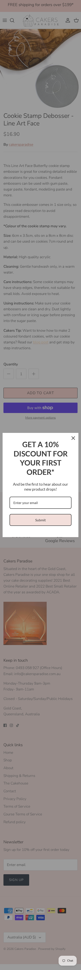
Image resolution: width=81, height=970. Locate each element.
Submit (40, 520)
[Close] (73, 438)
